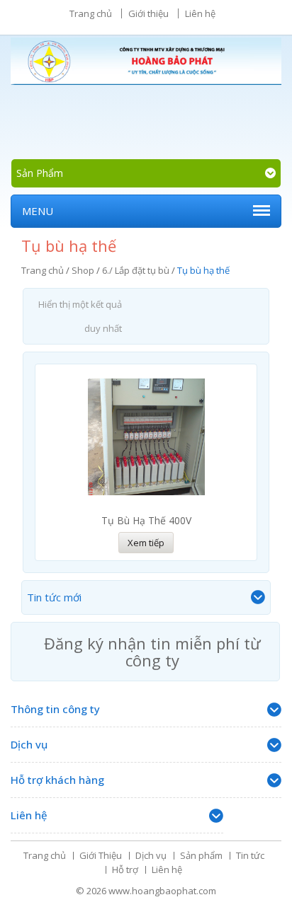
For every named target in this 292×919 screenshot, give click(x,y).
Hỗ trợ (125, 869)
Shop (83, 270)
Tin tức (250, 855)
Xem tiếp (146, 542)
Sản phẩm (201, 855)
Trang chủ (90, 13)
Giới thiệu (148, 13)
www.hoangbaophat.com (162, 890)
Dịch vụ (151, 855)
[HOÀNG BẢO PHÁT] (146, 65)
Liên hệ (200, 13)
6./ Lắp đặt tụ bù (135, 270)
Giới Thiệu (100, 855)
